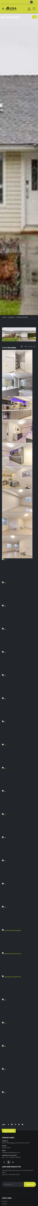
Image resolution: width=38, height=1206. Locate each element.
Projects (4, 1204)
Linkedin (13, 1162)
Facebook (8, 1124)
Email (22, 1124)
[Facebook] (28, 2)
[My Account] (29, 8)
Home (4, 317)
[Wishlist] (34, 8)
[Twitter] (31, 2)
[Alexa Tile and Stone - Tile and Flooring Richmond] (11, 8)
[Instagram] (34, 2)
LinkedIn (15, 1124)
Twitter (11, 1124)
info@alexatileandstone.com (11, 1152)
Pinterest (19, 1124)
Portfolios (11, 317)
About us (4, 1201)
